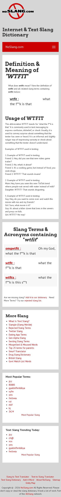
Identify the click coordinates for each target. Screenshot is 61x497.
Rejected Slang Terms (20, 327)
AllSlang (29, 493)
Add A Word (28, 479)
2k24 (11, 411)
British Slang (15, 358)
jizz (10, 381)
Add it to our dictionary (36, 297)
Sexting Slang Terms (19, 341)
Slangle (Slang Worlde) (20, 324)
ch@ (11, 438)
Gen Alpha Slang (17, 337)
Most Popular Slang (30, 414)
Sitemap (56, 479)
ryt (10, 401)
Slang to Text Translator (17, 476)
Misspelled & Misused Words (23, 344)
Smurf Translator (17, 351)
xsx (10, 441)
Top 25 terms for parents (21, 347)
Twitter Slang (16, 331)
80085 (12, 384)
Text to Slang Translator (42, 476)
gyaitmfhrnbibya (17, 388)
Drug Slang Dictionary (19, 354)
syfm (11, 391)
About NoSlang (43, 479)
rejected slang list (32, 300)
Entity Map (30, 483)
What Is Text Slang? (19, 321)
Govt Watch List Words (20, 361)
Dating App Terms (18, 334)
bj (10, 408)
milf (11, 404)
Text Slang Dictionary (11, 479)
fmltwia (13, 398)
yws (11, 394)
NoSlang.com (27, 487)
